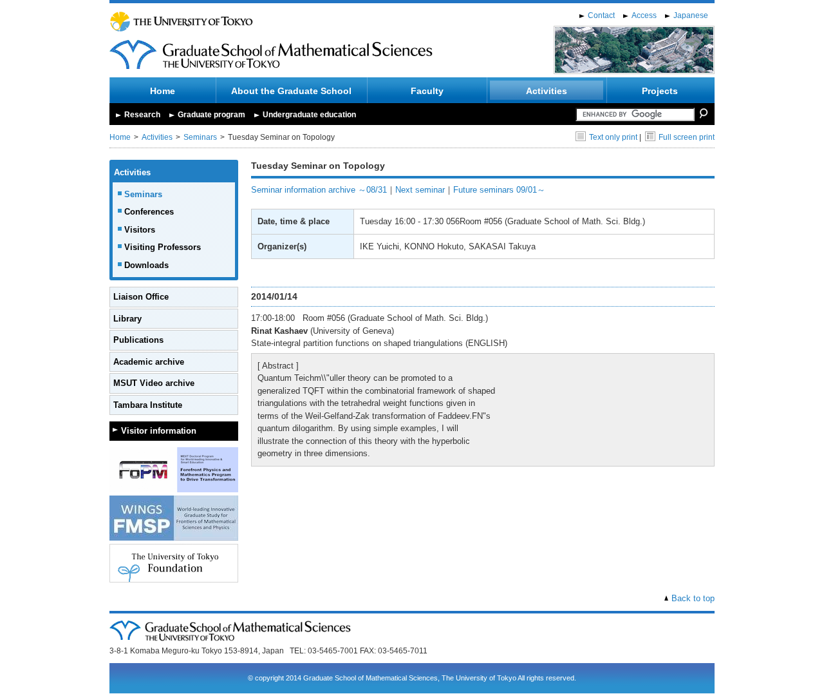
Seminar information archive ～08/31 (319, 190)
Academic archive (148, 362)
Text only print (613, 137)
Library (127, 318)
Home (162, 91)
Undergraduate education (309, 114)
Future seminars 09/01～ (499, 190)
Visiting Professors (162, 247)
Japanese (690, 15)
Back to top (693, 598)
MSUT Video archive (153, 383)
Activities (546, 91)
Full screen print (687, 137)
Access (644, 15)
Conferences (149, 212)
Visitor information (158, 431)
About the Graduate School (291, 91)
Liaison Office (141, 297)
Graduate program (211, 114)
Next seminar (420, 190)
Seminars (200, 137)
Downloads (146, 265)
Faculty (427, 91)
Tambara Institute (147, 405)
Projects (660, 91)
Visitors (139, 230)
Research (142, 114)
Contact (601, 15)
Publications (138, 340)
